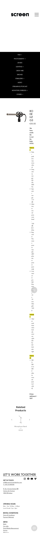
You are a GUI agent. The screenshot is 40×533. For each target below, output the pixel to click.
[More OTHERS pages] (22, 94)
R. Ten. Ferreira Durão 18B (10, 489)
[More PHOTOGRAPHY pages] (25, 58)
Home (8, 106)
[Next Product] (29, 420)
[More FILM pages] (21, 54)
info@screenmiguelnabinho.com (12, 483)
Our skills (5, 526)
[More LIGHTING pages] (23, 66)
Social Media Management (11, 529)
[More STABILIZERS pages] (23, 78)
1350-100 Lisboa (7, 493)
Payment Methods (8, 517)
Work (4, 524)
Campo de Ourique (9, 491)
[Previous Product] (12, 420)
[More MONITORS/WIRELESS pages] (27, 90)
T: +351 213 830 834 (8, 485)
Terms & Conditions (9, 515)
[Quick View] (20, 420)
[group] (21, 426)
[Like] (34, 290)
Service (5, 531)
